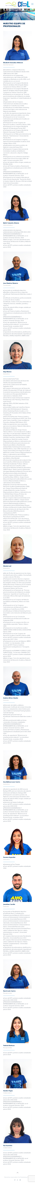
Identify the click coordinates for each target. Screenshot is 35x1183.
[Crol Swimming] (17, 4)
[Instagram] (20, 1180)
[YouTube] (18, 1180)
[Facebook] (15, 1180)
